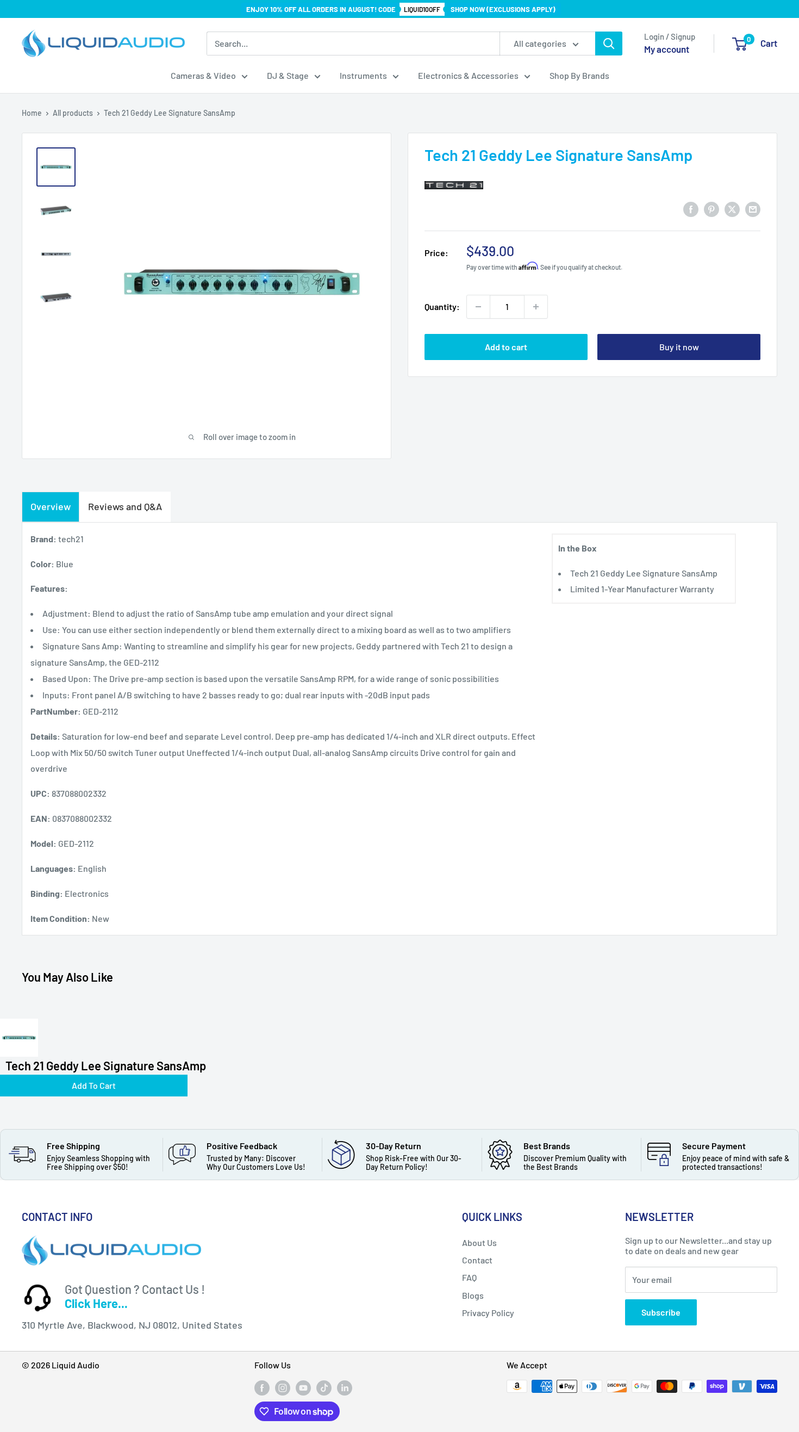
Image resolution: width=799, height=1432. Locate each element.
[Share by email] (752, 209)
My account (666, 49)
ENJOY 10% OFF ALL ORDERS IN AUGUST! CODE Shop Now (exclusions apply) (400, 9)
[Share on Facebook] (690, 209)
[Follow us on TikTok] (324, 1387)
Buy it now (679, 347)
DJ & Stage (288, 75)
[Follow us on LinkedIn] (344, 1387)
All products (73, 112)
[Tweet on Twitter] (732, 209)
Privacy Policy (488, 1312)
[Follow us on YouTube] (303, 1387)
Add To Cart (94, 1085)
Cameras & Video (203, 75)
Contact (477, 1260)
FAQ (469, 1277)
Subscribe (661, 1312)
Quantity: (442, 306)
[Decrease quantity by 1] (478, 306)
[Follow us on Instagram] (282, 1387)
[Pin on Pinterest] (711, 209)
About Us (479, 1242)
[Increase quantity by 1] (536, 306)
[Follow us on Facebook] (262, 1387)
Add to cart (506, 347)
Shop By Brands (579, 75)
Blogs (473, 1295)
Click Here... (96, 1303)
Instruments (363, 75)
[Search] (608, 43)
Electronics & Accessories (468, 75)
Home (32, 112)
